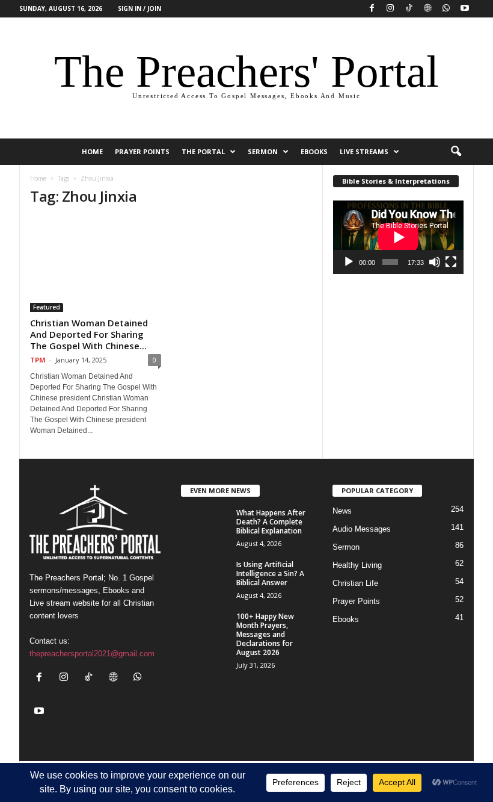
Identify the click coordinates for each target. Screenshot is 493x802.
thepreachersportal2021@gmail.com (92, 653)
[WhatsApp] (446, 8)
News (342, 510)
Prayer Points (142, 151)
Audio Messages (361, 528)
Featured (46, 307)
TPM (38, 359)
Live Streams (364, 151)
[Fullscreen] (451, 262)
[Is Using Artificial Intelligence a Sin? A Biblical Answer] (205, 578)
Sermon (263, 151)
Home (38, 178)
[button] (455, 151)
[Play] (349, 262)
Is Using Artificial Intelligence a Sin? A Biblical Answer (270, 573)
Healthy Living (357, 565)
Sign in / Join (139, 8)
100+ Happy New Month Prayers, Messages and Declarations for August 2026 (265, 634)
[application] (398, 237)
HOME (92, 151)
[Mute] (435, 262)
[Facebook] (371, 8)
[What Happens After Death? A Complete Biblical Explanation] (205, 526)
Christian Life (355, 583)
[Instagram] (390, 8)
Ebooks (314, 151)
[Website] (427, 8)
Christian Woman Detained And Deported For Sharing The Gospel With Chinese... (89, 334)
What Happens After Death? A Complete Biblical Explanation (270, 522)
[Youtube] (465, 8)
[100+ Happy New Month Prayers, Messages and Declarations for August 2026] (205, 630)
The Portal (203, 151)
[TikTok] (409, 8)
